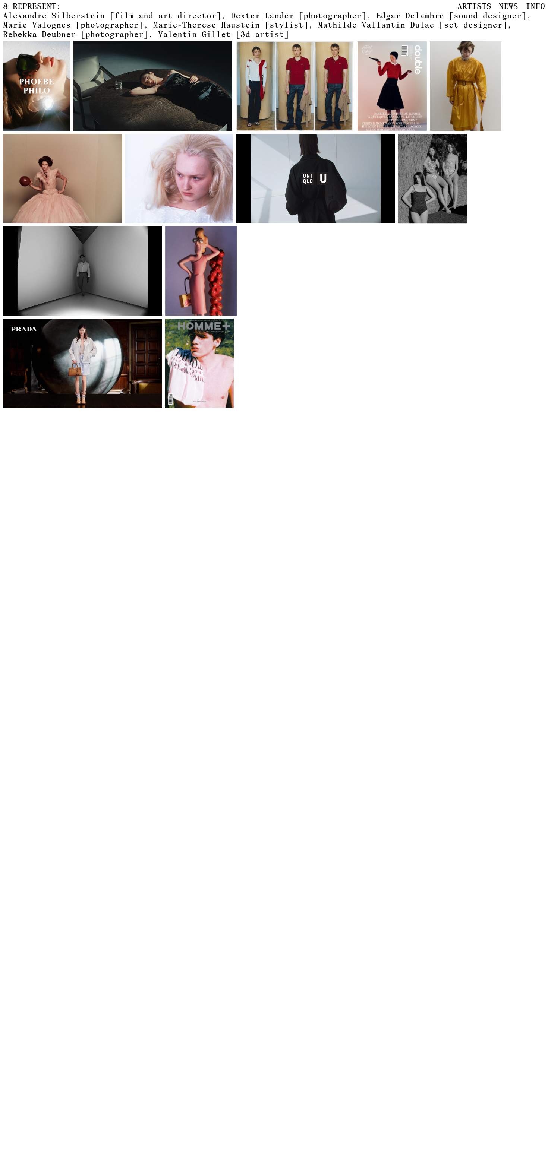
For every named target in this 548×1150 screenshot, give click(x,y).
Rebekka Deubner (75, 34)
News (508, 6)
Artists (474, 6)
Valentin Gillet (223, 34)
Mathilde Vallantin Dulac (412, 24)
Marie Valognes (73, 24)
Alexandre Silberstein (112, 15)
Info (535, 6)
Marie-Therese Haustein (230, 24)
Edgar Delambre (451, 15)
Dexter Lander (298, 15)
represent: (32, 6)
